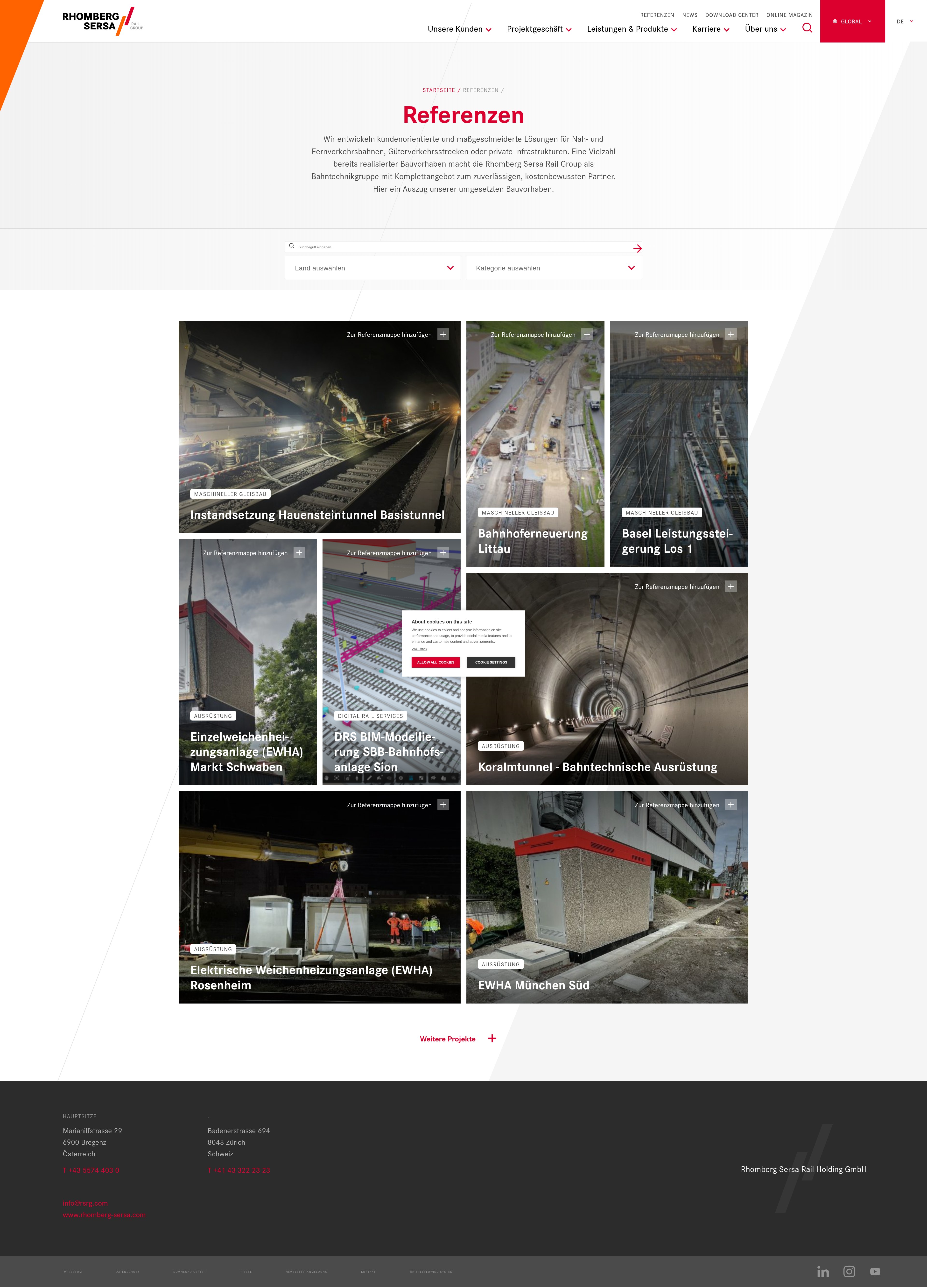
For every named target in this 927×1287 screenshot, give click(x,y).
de (900, 21)
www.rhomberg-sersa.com (104, 1214)
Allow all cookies (435, 662)
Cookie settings (491, 662)
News (690, 14)
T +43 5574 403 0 (91, 1169)
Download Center (732, 14)
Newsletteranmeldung (306, 1271)
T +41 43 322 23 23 (239, 1169)
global (851, 21)
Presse (246, 1271)
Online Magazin (789, 14)
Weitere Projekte (448, 1038)
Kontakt (368, 1271)
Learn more (419, 648)
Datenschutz (128, 1271)
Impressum (72, 1271)
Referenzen (657, 14)
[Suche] (807, 27)
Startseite (440, 89)
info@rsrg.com (85, 1202)
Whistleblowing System (431, 1271)
